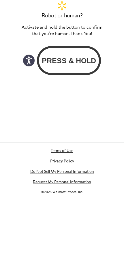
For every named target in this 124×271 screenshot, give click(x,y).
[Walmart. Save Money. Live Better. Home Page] (62, 6)
